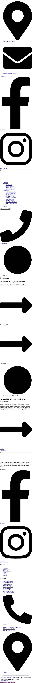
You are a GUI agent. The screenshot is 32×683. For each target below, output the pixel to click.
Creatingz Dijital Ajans (12, 677)
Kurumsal (5, 183)
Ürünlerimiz (6, 190)
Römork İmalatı (10, 200)
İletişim (5, 206)
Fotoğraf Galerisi (10, 189)
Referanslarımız (10, 186)
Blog (4, 204)
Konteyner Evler (10, 196)
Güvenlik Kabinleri (11, 192)
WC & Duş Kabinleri (11, 203)
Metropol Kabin (10, 199)
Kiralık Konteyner (10, 195)
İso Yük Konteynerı (11, 193)
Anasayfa (5, 182)
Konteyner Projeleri (11, 197)
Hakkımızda (9, 185)
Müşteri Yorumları (10, 187)
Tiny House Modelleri (11, 202)
